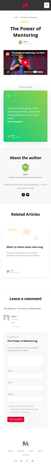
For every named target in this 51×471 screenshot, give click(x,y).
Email (9, 382)
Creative (25, 22)
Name (9, 371)
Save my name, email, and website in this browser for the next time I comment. (24, 409)
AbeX (25, 41)
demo (14, 316)
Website (10, 394)
